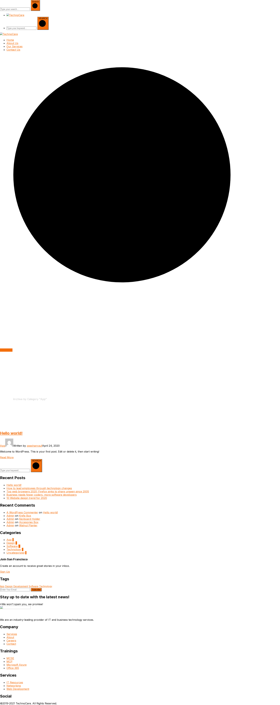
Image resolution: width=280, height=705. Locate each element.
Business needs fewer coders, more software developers (41, 494)
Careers (11, 640)
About (10, 637)
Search (35, 1)
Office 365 (12, 668)
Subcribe (36, 589)
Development (20, 586)
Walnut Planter (28, 525)
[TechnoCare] (9, 34)
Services (11, 634)
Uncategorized (15, 552)
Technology (13, 549)
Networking (13, 685)
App (2, 445)
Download (6, 350)
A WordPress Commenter (22, 512)
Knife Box (25, 515)
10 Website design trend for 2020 (26, 498)
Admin (10, 515)
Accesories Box (28, 522)
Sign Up (5, 571)
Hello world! (11, 433)
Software (12, 546)
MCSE (10, 658)
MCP (9, 661)
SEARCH (43, 18)
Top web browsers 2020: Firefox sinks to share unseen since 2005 (47, 491)
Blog (10, 399)
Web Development (17, 689)
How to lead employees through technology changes (39, 488)
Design (10, 543)
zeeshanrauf (34, 445)
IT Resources (14, 682)
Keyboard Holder (29, 519)
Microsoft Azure (16, 664)
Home (3, 399)
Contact (11, 643)
